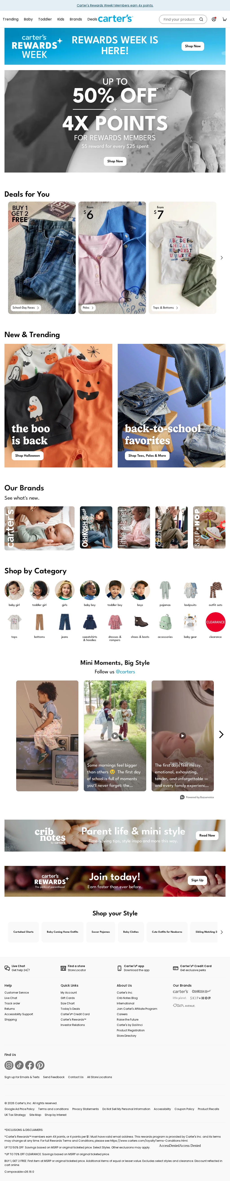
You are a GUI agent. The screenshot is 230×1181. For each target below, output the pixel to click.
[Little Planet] (180, 998)
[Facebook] (29, 1065)
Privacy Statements (85, 1109)
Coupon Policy (184, 1109)
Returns (9, 1009)
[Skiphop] (200, 998)
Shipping (10, 1019)
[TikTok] (19, 1065)
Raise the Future (127, 1019)
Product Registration (131, 1030)
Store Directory (126, 1036)
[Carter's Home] (115, 18)
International (125, 1003)
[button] (221, 257)
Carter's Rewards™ (73, 1019)
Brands (76, 19)
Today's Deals (70, 1009)
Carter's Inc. (125, 992)
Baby (28, 19)
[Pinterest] (39, 1065)
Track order (12, 1003)
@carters (125, 671)
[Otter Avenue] (184, 1005)
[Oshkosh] (201, 991)
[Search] (201, 19)
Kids (60, 19)
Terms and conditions (53, 1109)
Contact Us (76, 1077)
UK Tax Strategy (15, 1115)
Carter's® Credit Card (75, 1014)
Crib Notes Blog (127, 998)
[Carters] (180, 991)
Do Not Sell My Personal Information (126, 1109)
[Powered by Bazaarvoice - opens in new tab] (197, 798)
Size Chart (68, 1003)
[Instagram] (8, 1065)
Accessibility (162, 1109)
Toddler (45, 19)
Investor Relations (73, 1025)
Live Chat (10, 998)
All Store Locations (99, 1077)
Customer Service (16, 992)
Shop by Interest (55, 1115)
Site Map (35, 1115)
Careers (122, 1014)
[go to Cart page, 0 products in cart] (224, 19)
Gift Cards (68, 998)
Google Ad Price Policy (19, 1109)
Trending (10, 19)
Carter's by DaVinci (130, 1025)
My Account (69, 992)
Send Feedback (53, 1077)
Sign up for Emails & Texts (22, 1077)
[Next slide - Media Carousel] (221, 734)
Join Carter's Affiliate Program (137, 1009)
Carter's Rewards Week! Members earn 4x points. (115, 5)
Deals (92, 19)
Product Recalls (208, 1109)
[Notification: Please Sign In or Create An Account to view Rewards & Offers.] (213, 19)
